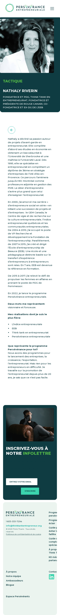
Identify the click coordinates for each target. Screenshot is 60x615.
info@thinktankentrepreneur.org (24, 525)
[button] (51, 8)
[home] (24, 8)
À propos (11, 571)
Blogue (10, 585)
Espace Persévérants (18, 596)
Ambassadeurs (14, 580)
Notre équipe (13, 576)
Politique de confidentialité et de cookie (23, 534)
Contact (53, 571)
